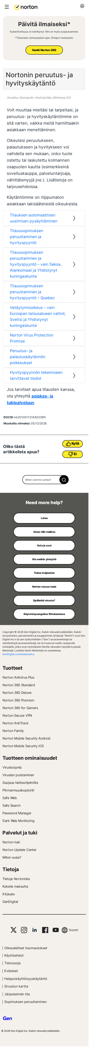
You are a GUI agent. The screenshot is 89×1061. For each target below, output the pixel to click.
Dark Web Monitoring (18, 821)
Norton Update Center (19, 850)
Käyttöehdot (14, 955)
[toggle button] (6, 7)
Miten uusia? (11, 857)
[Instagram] (24, 930)
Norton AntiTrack (15, 723)
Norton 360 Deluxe (16, 693)
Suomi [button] (73, 930)
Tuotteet (12, 668)
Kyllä (75, 443)
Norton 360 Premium (18, 700)
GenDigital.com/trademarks (18, 654)
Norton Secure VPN (17, 715)
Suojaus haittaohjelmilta (20, 783)
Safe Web (9, 798)
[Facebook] (45, 930)
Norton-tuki (11, 842)
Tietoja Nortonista (16, 879)
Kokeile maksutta (15, 886)
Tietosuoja (12, 963)
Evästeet (11, 971)
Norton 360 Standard (18, 685)
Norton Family (13, 731)
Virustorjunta (12, 767)
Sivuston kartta (16, 986)
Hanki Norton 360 (44, 50)
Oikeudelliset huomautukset (25, 948)
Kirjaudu (8, 894)
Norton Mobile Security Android (26, 738)
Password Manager (16, 813)
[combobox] (44, 479)
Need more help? (44, 502)
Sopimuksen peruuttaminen (25, 1002)
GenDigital (10, 902)
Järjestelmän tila (17, 994)
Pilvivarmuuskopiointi (18, 790)
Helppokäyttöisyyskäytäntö (25, 979)
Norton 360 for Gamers (20, 708)
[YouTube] (55, 930)
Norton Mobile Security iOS (23, 746)
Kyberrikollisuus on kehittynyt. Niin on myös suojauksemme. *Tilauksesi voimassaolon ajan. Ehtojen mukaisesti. (44, 34)
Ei (75, 454)
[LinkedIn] (34, 930)
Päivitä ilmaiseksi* (44, 24)
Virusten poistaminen (18, 775)
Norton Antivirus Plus (18, 677)
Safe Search (11, 805)
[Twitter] (13, 930)
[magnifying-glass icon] (64, 479)
